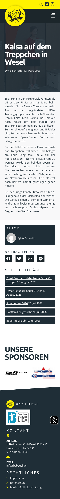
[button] (41, 4)
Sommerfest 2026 (17, 303)
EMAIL (9, 462)
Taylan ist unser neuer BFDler (24, 291)
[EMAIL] (8, 457)
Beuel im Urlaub (16, 320)
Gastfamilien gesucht (19, 312)
